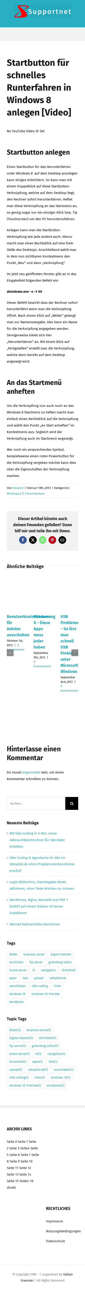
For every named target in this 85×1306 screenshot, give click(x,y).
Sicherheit (68, 970)
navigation (48, 970)
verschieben (17, 986)
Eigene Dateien (61, 954)
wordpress (16, 1002)
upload (39, 978)
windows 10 (17, 994)
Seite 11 (12, 1168)
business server (34, 954)
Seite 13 (12, 1174)
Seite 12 (25, 1168)
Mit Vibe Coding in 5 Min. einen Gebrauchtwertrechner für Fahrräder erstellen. (37, 840)
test (25, 978)
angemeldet (31, 772)
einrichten (16, 962)
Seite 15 (13, 1181)
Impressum (54, 1221)
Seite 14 (25, 1174)
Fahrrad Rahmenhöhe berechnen (35, 924)
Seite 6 (15, 1155)
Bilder (13, 954)
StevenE (18, 488)
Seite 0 (12, 1142)
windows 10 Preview (46, 994)
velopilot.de (57, 978)
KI (33, 970)
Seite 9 (15, 1161)
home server (18, 970)
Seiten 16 (26, 1181)
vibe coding (40, 986)
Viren (57, 986)
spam (13, 978)
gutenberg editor (60, 962)
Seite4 (24, 1148)
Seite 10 (26, 1161)
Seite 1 (23, 1142)
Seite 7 (26, 1155)
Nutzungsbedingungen (63, 1231)
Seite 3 (14, 1148)
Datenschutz (55, 1241)
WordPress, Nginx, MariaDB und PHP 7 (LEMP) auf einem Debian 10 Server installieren (39, 906)
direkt (11, 1188)
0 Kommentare (34, 493)
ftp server (36, 962)
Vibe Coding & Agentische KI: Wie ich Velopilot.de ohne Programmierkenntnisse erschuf (42, 864)
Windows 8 (14, 493)
